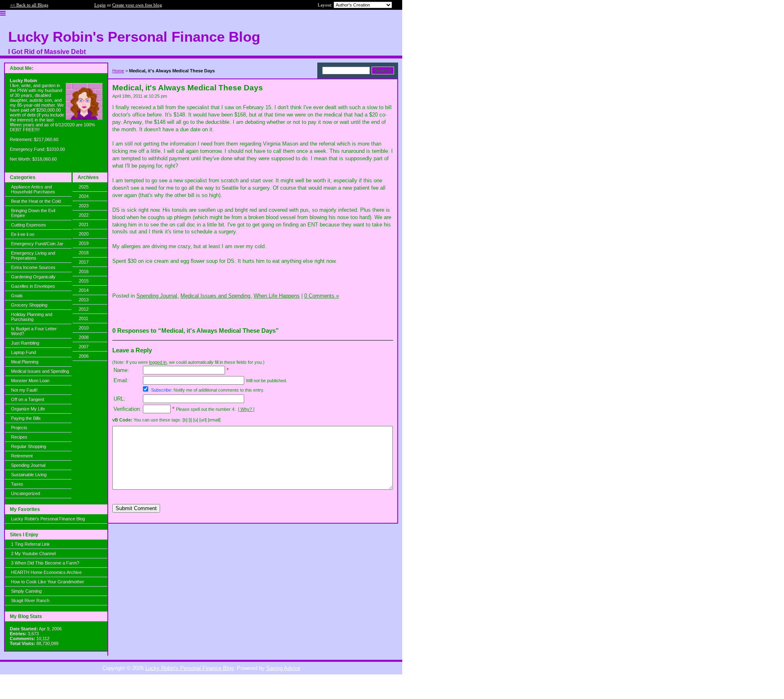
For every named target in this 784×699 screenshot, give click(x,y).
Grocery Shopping (29, 304)
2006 (84, 356)
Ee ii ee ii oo (22, 234)
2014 (84, 290)
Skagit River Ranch (30, 600)
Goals (17, 295)
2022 (84, 215)
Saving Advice (283, 668)
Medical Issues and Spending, (216, 296)
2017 (84, 262)
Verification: (127, 409)
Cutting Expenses (28, 224)
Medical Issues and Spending (40, 371)
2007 (84, 346)
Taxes (17, 484)
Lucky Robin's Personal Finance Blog (48, 518)
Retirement (22, 455)
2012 (84, 309)
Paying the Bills (26, 418)
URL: (119, 399)
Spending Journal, (157, 296)
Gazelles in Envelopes (33, 286)
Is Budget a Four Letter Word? (34, 331)
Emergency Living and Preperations (33, 255)
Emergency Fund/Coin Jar (37, 243)
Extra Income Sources (33, 267)
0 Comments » (321, 296)
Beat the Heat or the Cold (36, 201)
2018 (84, 252)
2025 (84, 186)
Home (118, 70)
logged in (158, 362)
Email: (121, 380)
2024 (84, 196)
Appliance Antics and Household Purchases (33, 189)
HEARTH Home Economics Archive (46, 572)
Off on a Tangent (27, 399)
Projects (19, 427)
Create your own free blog (137, 4)
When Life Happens (277, 296)
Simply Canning (26, 591)
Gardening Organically (33, 276)
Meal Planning (24, 361)
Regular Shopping (28, 446)
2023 (84, 205)
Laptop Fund (23, 352)
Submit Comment (136, 508)
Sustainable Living (29, 474)
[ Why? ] (246, 409)
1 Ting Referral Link (30, 544)
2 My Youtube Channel (33, 553)
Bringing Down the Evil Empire (33, 213)
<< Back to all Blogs (29, 4)
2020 (84, 233)
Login (100, 4)
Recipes (19, 437)
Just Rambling (25, 343)
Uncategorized (25, 493)
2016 (84, 271)
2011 (83, 318)
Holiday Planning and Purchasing (31, 317)
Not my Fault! (24, 390)
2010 (84, 327)
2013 (84, 299)
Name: (121, 370)
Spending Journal (28, 465)
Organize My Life (28, 408)
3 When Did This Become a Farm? (45, 562)
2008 (84, 337)
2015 (84, 280)
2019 (84, 243)
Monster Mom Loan (30, 380)
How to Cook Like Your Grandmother (47, 581)
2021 (84, 224)
